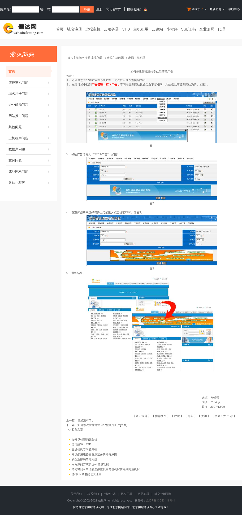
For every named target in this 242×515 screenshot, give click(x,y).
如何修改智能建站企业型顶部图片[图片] (102, 425)
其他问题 (15, 126)
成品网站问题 (18, 171)
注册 (99, 9)
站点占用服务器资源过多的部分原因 (94, 454)
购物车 (197, 9)
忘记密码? (113, 9)
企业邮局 (206, 29)
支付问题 (15, 160)
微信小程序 (17, 182)
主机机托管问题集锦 (84, 449)
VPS (126, 29)
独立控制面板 (163, 494)
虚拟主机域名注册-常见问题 (85, 57)
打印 (190, 416)
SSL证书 (188, 29)
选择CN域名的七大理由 (86, 474)
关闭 (204, 416)
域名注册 (74, 29)
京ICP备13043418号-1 (160, 500)
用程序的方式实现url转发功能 (90, 464)
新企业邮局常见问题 (84, 459)
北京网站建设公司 (92, 507)
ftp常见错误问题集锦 (84, 439)
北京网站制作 (121, 507)
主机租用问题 (18, 137)
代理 (221, 29)
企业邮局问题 (18, 104)
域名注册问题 (18, 93)
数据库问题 (17, 149)
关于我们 (76, 494)
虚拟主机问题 (18, 82)
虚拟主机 (92, 29)
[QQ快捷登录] (145, 9)
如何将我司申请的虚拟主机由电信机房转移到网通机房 (106, 469)
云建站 (157, 29)
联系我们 (93, 494)
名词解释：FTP (81, 444)
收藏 (177, 416)
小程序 (172, 29)
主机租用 (140, 29)
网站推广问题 (18, 115)
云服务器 (111, 29)
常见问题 (143, 494)
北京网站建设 (140, 507)
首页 (60, 29)
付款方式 (110, 494)
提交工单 (126, 494)
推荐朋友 (160, 416)
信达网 (77, 507)
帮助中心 (234, 9)
